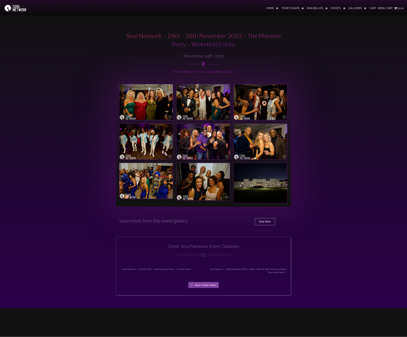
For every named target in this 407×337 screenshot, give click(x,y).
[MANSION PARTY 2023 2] (203, 102)
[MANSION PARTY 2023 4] (146, 142)
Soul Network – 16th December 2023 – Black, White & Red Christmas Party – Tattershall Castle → (249, 271)
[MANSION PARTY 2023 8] (203, 181)
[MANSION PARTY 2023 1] (146, 102)
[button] (277, 8)
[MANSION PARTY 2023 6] (260, 142)
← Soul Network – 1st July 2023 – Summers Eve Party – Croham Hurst (155, 269)
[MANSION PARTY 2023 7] (146, 181)
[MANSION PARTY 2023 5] (203, 142)
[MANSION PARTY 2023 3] (260, 102)
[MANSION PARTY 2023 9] (260, 183)
